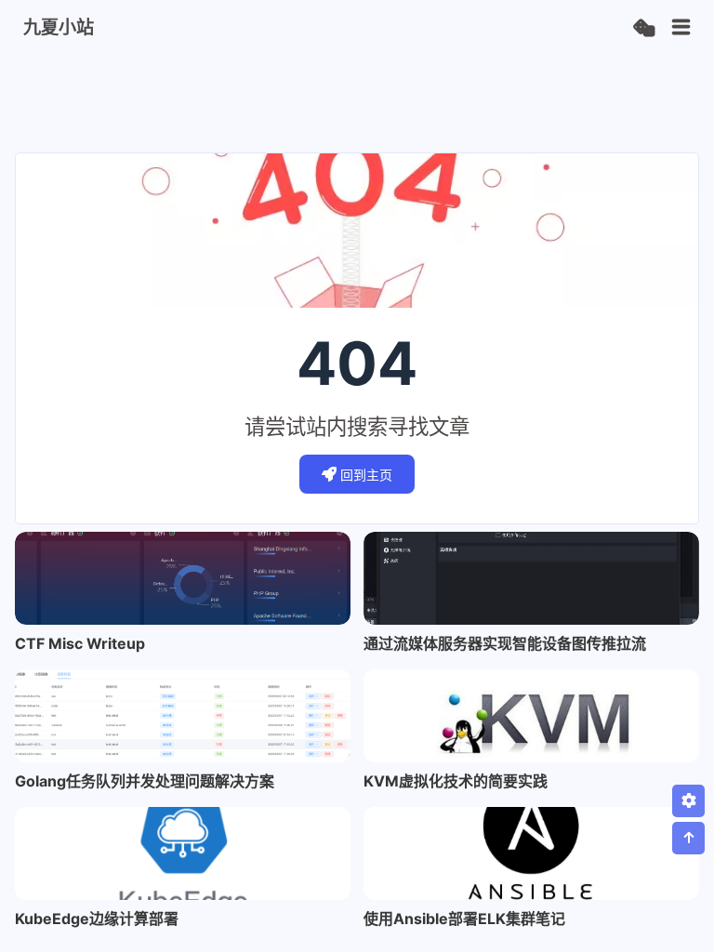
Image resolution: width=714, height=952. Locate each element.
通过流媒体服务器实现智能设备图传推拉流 (505, 643)
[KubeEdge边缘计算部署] (182, 853)
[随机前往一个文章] (644, 28)
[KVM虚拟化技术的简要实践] (531, 715)
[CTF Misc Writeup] (182, 578)
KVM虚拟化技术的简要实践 (456, 781)
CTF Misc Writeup (80, 643)
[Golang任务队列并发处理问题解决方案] (182, 715)
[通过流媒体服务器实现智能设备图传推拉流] (531, 578)
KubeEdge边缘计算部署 (96, 918)
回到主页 (366, 475)
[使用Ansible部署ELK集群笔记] (531, 853)
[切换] (681, 28)
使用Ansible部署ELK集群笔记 (464, 918)
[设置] (688, 801)
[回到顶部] (688, 838)
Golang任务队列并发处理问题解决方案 (144, 781)
